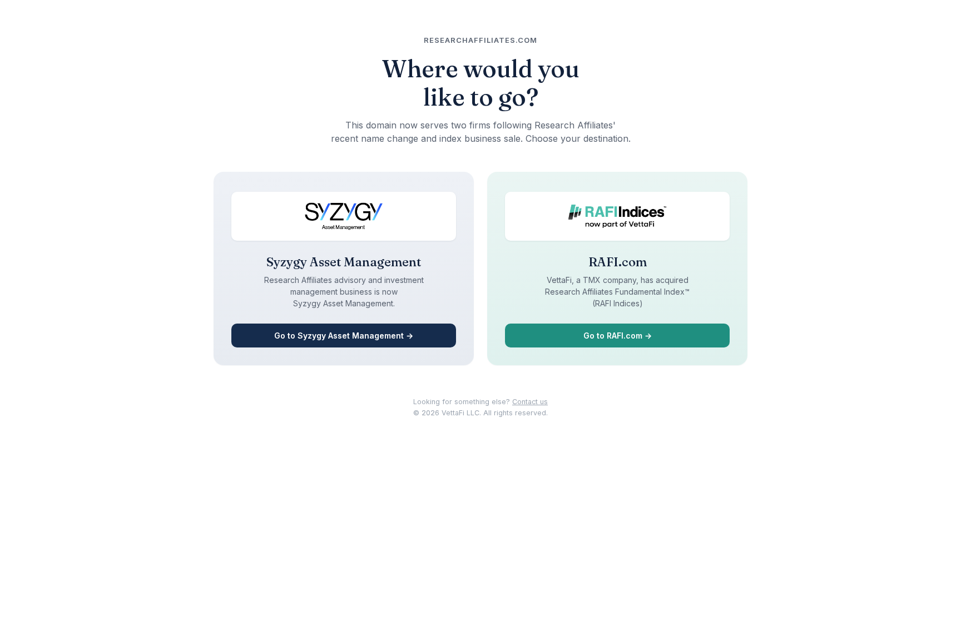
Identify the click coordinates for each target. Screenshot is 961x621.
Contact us (530, 402)
